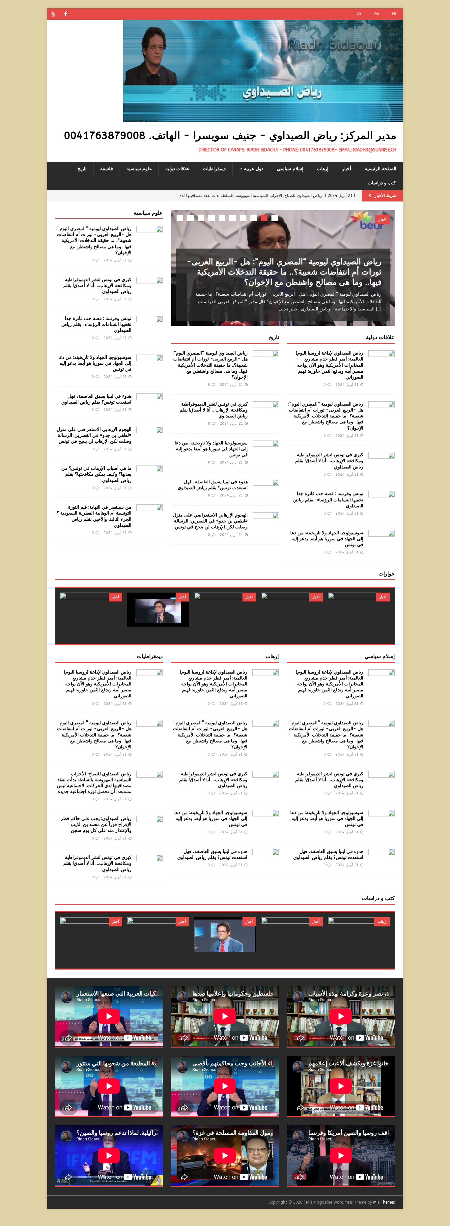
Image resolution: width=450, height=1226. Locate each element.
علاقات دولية (177, 169)
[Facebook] (65, 14)
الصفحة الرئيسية (380, 169)
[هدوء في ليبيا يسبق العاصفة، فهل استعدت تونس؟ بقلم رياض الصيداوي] (266, 489)
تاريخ (82, 169)
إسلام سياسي (290, 169)
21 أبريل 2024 (347, 385)
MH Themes (384, 1202)
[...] (378, 309)
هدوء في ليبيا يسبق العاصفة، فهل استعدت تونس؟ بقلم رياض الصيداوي (213, 485)
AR (358, 14)
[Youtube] (53, 14)
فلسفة (106, 169)
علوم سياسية (139, 169)
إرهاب (322, 169)
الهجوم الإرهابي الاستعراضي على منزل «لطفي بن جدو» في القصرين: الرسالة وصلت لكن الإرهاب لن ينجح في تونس (210, 521)
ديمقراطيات (214, 169)
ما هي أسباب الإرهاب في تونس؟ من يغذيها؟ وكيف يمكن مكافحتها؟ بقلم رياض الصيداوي (96, 474)
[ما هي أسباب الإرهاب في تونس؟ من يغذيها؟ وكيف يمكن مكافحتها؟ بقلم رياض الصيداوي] (149, 475)
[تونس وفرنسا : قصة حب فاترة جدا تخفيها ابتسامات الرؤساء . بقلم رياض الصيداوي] (381, 501)
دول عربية (253, 169)
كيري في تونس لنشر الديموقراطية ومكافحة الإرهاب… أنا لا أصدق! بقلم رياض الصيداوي (329, 460)
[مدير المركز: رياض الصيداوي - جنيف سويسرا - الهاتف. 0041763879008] (263, 118)
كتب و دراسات (382, 183)
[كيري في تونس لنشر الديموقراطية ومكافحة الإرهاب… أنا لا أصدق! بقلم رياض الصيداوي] (381, 462)
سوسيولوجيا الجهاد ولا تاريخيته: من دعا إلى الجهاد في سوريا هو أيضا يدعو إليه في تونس (326, 538)
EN (376, 14)
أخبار (346, 169)
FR (394, 14)
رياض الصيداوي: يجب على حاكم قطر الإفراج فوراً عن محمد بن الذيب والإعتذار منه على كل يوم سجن (96, 824)
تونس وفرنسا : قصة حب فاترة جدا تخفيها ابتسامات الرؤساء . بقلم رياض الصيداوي (328, 499)
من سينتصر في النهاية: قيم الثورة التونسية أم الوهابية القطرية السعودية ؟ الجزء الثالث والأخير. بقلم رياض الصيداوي (94, 516)
